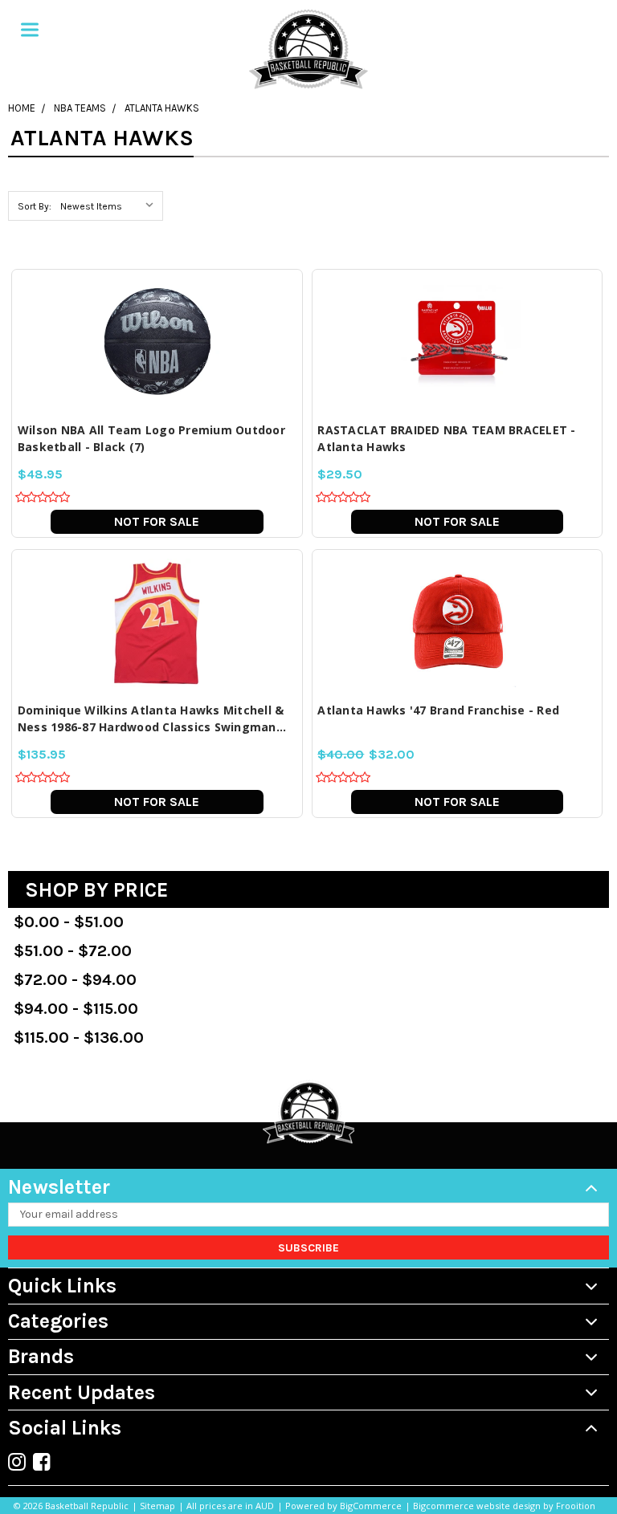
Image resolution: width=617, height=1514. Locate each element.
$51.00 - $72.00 (73, 951)
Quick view (156, 307)
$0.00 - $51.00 (69, 922)
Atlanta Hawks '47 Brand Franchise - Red (438, 710)
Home (21, 108)
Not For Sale (156, 521)
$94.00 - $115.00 (76, 1008)
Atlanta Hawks (162, 108)
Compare (151, 336)
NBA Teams (80, 108)
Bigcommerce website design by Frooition (504, 1506)
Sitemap (157, 1506)
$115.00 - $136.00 (79, 1037)
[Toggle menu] (30, 30)
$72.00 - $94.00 (75, 980)
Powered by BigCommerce (343, 1506)
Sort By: (34, 206)
